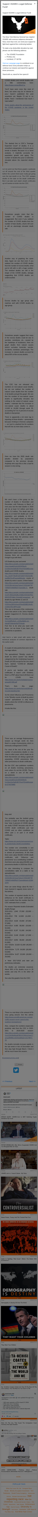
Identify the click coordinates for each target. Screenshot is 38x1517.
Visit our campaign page (11, 63)
